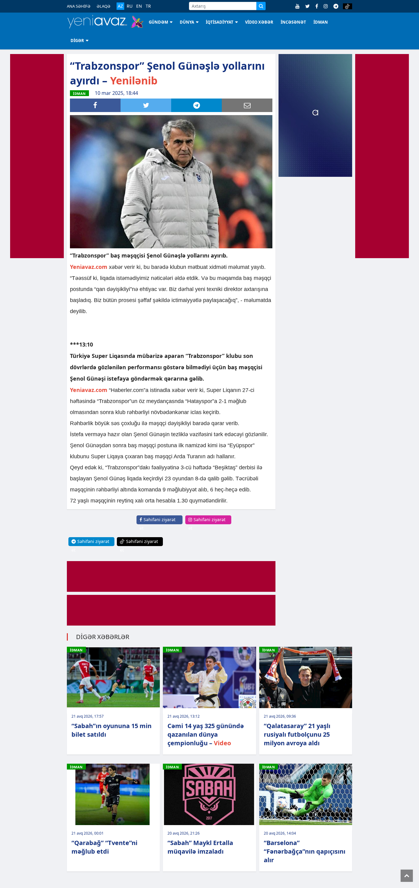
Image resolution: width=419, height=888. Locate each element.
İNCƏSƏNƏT (293, 22)
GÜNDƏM (158, 22)
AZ (120, 6)
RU (130, 6)
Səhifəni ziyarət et (157, 524)
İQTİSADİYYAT (219, 22)
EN (139, 6)
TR (148, 6)
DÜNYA (187, 22)
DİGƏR (77, 40)
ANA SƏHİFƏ (78, 6)
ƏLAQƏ (103, 6)
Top (407, 876)
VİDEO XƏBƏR (259, 22)
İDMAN (320, 22)
